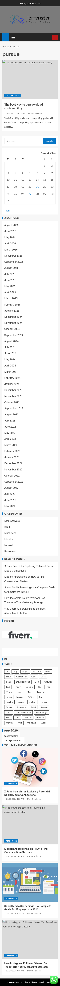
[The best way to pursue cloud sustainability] (30, 79)
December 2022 (13, 463)
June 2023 (10, 426)
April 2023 (10, 439)
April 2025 (10, 292)
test (8, 717)
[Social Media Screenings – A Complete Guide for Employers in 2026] (30, 882)
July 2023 (9, 420)
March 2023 (11, 445)
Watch (9, 722)
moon (9, 697)
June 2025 (10, 280)
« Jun (7, 210)
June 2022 (10, 500)
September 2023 (13, 408)
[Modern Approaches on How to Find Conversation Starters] (30, 824)
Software (21, 707)
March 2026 (11, 249)
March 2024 (11, 371)
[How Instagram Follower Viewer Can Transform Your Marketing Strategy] (30, 939)
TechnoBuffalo (23, 712)
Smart (9, 707)
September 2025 (13, 261)
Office (31, 697)
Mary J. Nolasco (35, 113)
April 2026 (10, 243)
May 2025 (10, 286)
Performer (10, 551)
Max (29, 692)
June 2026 (10, 231)
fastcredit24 (11, 735)
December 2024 (13, 316)
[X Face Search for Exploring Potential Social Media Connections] (30, 767)
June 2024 (10, 353)
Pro (41, 697)
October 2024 (12, 328)
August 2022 (11, 487)
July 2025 (9, 274)
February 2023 (12, 451)
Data (43, 676)
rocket (32, 702)
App (15, 671)
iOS (39, 686)
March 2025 (11, 298)
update (40, 717)
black (48, 671)
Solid (33, 707)
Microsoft (41, 692)
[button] (13, 37)
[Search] (50, 37)
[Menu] (13, 37)
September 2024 (13, 335)
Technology (42, 712)
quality (9, 702)
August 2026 (11, 225)
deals (8, 681)
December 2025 (13, 255)
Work (43, 722)
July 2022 (9, 493)
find (8, 686)
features (48, 681)
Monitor (8, 539)
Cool (33, 676)
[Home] (5, 37)
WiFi (19, 722)
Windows (31, 722)
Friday (18, 686)
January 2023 (11, 457)
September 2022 (13, 481)
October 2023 (12, 402)
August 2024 (11, 341)
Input (7, 527)
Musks (19, 697)
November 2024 (13, 322)
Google (29, 686)
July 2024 (9, 347)
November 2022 (13, 469)
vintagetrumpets (13, 740)
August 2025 (11, 267)
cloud (9, 676)
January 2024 (11, 384)
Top (17, 717)
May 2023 (10, 432)
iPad (48, 686)
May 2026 (10, 237)
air (7, 671)
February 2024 (12, 377)
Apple (25, 671)
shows (43, 702)
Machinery (10, 533)
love (20, 692)
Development (23, 681)
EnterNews (31, 982)
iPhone (9, 692)
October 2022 (12, 475)
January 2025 (11, 310)
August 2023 (11, 414)
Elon (37, 681)
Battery (37, 671)
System (44, 707)
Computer (21, 676)
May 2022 (10, 506)
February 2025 (12, 304)
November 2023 (13, 396)
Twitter (28, 717)
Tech (8, 712)
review (21, 702)
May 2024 (10, 359)
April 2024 (10, 365)
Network (9, 545)
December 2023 (13, 390)
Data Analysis (12, 96)
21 (37, 186)
